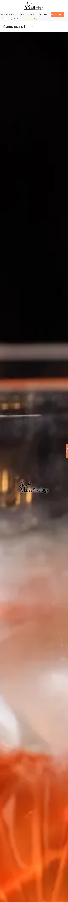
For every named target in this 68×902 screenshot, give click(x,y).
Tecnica (9, 14)
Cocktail (19, 14)
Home (2, 14)
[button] (66, 14)
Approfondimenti (57, 14)
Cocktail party (31, 14)
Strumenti (43, 14)
